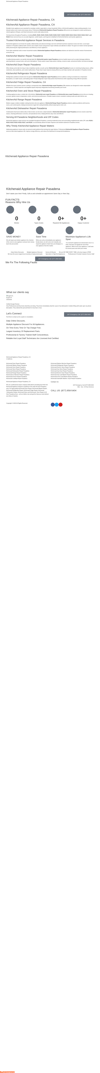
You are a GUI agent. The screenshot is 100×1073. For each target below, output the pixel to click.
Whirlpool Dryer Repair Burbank (15, 519)
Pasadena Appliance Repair (14, 827)
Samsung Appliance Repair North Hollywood (18, 1009)
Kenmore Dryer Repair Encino (14, 990)
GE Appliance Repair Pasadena (15, 437)
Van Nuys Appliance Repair (14, 868)
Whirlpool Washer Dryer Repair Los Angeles (18, 422)
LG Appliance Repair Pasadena (15, 418)
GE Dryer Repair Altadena (13, 514)
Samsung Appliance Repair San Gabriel (17, 621)
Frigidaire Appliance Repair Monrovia (16, 838)
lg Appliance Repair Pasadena (14, 469)
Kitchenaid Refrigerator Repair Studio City (18, 741)
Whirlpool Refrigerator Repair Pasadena (17, 790)
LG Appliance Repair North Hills (15, 669)
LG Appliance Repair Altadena (14, 503)
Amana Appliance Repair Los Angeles (16, 861)
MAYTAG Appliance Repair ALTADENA (17, 465)
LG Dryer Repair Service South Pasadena (17, 955)
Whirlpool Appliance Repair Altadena (16, 501)
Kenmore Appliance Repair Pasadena (16, 651)
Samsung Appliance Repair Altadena (16, 504)
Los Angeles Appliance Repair (14, 857)
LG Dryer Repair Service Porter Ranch (17, 957)
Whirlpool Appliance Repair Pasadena (17, 446)
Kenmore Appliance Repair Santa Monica (17, 797)
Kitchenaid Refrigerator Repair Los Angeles (18, 737)
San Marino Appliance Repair (14, 733)
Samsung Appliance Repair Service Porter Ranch (20, 936)
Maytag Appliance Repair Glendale (16, 608)
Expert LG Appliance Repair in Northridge (17, 700)
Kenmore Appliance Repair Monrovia (16, 810)
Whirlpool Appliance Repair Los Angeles (17, 624)
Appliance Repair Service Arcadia (15, 973)
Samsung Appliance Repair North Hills (17, 666)
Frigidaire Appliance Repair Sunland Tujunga (18, 686)
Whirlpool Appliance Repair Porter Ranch (17, 626)
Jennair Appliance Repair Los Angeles (17, 1054)
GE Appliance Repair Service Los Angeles (18, 942)
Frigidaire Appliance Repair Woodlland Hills (18, 690)
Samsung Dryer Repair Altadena (15, 566)
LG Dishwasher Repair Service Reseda (17, 983)
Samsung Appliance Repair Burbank (16, 589)
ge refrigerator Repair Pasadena (15, 461)
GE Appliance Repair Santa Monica (16, 420)
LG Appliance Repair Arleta (13, 583)
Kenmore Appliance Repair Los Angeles (17, 431)
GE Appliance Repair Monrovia (14, 760)
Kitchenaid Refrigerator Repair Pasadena (17, 743)
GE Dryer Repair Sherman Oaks (15, 750)
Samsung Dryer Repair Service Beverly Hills (18, 953)
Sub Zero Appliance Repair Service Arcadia (18, 972)
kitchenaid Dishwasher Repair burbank (17, 497)
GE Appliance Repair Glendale (14, 602)
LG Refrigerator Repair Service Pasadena (17, 930)
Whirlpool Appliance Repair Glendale (16, 913)
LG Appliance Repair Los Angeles (15, 412)
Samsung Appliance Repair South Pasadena (18, 1032)
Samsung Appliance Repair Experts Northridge (19, 701)
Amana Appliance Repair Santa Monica (17, 825)
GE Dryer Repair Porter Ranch (14, 748)
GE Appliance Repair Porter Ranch (16, 694)
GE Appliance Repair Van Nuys (15, 696)
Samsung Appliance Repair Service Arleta (18, 966)
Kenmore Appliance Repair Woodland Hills (18, 887)
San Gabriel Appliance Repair (14, 617)
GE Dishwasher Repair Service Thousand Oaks (19, 985)
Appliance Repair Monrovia (13, 799)
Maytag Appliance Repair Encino (15, 859)
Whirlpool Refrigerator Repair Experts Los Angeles (20, 720)
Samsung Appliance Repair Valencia (16, 1013)
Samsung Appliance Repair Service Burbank (18, 970)
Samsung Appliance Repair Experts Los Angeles (19, 703)
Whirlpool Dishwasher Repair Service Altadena (19, 987)
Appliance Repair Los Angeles (14, 1033)
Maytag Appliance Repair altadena (15, 491)
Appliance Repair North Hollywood (16, 806)
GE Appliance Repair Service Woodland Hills (18, 943)
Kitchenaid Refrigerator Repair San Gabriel (18, 739)
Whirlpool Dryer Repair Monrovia (15, 780)
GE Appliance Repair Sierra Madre (15, 761)
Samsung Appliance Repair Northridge (17, 662)
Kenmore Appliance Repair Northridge (16, 653)
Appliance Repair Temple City (14, 805)
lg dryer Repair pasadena (13, 450)
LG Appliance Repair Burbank (14, 639)
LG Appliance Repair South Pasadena (16, 681)
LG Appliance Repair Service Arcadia (16, 979)
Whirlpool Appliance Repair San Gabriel (17, 623)
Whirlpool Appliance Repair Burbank (16, 516)
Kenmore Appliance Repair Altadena (16, 444)
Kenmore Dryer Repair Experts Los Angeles (18, 718)
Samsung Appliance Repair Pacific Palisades (18, 994)
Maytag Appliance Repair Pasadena (16, 523)
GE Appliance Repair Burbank (14, 604)
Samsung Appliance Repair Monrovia (16, 821)
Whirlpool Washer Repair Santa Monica (17, 767)
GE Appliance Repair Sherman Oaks (16, 698)
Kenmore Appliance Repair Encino (15, 889)
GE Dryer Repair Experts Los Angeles (16, 716)
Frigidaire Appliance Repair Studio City (17, 688)
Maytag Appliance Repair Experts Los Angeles (19, 705)
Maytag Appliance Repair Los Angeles (16, 878)
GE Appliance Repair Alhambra (15, 426)
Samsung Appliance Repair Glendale (16, 863)
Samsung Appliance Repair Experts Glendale (18, 709)
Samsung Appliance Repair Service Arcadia (18, 977)
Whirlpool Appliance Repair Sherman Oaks (18, 628)
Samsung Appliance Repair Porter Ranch (17, 668)
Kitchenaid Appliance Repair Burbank (16, 435)
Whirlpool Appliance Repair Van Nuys (16, 960)
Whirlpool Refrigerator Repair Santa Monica (18, 788)
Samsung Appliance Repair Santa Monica (17, 793)
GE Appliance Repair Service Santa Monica (18, 947)
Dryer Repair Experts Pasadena (15, 715)
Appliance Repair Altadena (13, 495)
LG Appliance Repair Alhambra (14, 433)
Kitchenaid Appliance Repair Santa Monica (18, 874)
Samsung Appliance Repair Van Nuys (16, 962)
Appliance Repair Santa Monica (15, 850)
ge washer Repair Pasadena (14, 459)
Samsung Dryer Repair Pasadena (15, 478)
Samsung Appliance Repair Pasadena (17, 476)
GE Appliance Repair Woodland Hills (16, 758)
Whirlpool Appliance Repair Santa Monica (17, 630)
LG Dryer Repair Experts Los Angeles (16, 713)
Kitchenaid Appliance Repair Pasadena (17, 1)
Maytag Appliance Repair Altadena (15, 442)
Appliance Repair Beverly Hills (14, 812)
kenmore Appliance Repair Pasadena (16, 482)
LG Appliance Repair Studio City (15, 679)
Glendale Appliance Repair (13, 910)
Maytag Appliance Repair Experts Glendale (18, 707)
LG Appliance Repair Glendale (14, 600)
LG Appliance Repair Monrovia (14, 763)
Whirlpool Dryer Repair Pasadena (15, 784)
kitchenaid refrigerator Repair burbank (16, 489)
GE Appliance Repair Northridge (15, 692)
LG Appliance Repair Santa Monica (16, 409)
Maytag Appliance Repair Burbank (15, 897)
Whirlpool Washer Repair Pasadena (16, 769)
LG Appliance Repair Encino (14, 594)
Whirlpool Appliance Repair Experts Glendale (18, 711)
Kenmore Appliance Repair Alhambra (16, 429)
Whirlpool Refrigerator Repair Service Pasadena (19, 932)
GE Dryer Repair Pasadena (13, 463)
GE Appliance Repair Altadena (14, 499)
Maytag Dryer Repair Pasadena (15, 527)
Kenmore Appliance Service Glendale (16, 641)
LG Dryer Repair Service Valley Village (17, 951)
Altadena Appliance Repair (13, 829)
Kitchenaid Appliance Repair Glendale (17, 606)
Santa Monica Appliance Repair (15, 842)
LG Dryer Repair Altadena (13, 531)
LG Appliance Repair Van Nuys (15, 958)
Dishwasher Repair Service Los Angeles (17, 981)
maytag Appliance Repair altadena (15, 467)
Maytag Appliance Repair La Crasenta (16, 881)
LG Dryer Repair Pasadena (13, 745)
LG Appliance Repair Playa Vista (15, 925)
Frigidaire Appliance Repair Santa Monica (17, 801)
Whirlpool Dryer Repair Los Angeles (16, 778)
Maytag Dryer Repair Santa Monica (16, 771)
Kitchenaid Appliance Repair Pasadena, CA (18, 381)
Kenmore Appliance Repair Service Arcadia (18, 975)
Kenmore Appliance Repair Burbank (16, 895)
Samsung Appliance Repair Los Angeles (17, 791)
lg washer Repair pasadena (14, 452)
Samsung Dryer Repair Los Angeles (16, 730)
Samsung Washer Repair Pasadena (16, 831)
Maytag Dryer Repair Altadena (14, 493)
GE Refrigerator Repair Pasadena (15, 1020)
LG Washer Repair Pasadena (14, 836)
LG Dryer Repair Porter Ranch (14, 746)
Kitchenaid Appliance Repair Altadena (16, 534)
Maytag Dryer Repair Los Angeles (15, 728)
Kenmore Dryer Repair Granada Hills (16, 988)
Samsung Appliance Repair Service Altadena (18, 968)
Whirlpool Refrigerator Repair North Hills (17, 786)
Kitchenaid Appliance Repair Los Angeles (17, 872)
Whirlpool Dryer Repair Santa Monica (16, 782)
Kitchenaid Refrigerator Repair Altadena (17, 538)
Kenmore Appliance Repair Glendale (16, 609)
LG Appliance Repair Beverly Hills (15, 1030)
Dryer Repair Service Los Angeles (15, 949)
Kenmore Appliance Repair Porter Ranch (17, 649)
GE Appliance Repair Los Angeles (15, 427)
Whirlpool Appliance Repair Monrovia (16, 820)
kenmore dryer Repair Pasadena (15, 486)
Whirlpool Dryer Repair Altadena (15, 555)
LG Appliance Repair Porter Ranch (15, 658)
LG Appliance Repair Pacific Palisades (17, 1003)
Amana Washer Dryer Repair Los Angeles (17, 424)
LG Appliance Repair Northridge (15, 654)
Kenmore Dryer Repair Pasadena (15, 546)
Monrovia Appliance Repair (13, 818)
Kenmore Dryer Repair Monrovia (15, 754)
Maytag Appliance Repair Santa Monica (17, 816)
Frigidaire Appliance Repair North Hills (17, 684)
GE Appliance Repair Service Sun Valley (17, 945)
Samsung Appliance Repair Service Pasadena (19, 938)
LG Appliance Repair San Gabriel (15, 619)
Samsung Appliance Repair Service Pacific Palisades (21, 940)
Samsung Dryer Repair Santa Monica (16, 775)
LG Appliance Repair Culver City (15, 414)
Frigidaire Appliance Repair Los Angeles (17, 1047)
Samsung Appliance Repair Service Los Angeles (19, 934)
